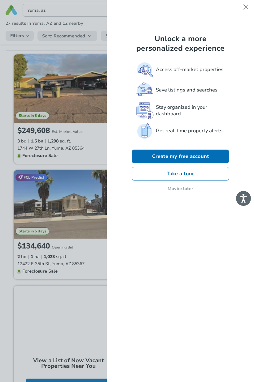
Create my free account (180, 156)
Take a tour (180, 173)
